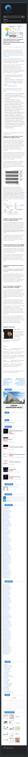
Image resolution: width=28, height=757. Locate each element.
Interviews (6, 679)
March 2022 (6, 520)
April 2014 (6, 568)
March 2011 (6, 577)
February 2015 (7, 555)
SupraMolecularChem (8, 676)
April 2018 (6, 529)
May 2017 (6, 536)
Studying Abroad (7, 667)
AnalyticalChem (7, 671)
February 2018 (7, 530)
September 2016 (7, 541)
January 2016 (6, 546)
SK (10, 434)
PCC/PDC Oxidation (12, 469)
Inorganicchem (6, 686)
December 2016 (7, 540)
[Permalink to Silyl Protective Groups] (6, 437)
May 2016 (6, 542)
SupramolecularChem (8, 692)
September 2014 (7, 562)
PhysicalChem (6, 675)
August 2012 (6, 576)
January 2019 (6, 523)
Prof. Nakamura (11, 89)
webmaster (18, 457)
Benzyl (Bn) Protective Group (14, 476)
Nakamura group (11, 51)
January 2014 (6, 572)
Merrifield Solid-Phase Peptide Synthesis (17, 454)
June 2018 (6, 527)
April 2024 (6, 514)
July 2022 (6, 519)
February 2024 (7, 516)
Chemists (5, 669)
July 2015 (6, 551)
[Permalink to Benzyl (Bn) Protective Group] (6, 477)
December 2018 (7, 524)
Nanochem (6, 690)
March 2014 (6, 569)
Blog (4, 664)
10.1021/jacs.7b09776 (12, 85)
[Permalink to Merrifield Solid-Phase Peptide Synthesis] (6, 454)
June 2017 (6, 534)
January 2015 (6, 556)
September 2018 (7, 525)
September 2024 (7, 511)
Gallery (5, 677)
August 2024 (6, 512)
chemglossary (6, 668)
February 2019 (7, 521)
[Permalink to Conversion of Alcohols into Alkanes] (6, 446)
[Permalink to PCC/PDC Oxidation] (6, 469)
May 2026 (6, 508)
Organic (5, 673)
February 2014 (7, 571)
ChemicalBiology (7, 684)
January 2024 (6, 594)
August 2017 (6, 533)
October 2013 (6, 574)
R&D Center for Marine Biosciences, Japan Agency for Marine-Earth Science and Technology (13, 55)
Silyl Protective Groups (7, 439)
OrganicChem (6, 691)
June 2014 (6, 565)
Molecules (6, 680)
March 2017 (6, 537)
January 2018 (6, 532)
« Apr (4, 711)
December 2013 (7, 573)
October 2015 (6, 550)
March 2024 (6, 515)
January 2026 (6, 510)
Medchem (5, 688)
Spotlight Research (7, 665)
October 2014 (6, 560)
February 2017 (7, 538)
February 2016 (7, 545)
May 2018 (6, 528)
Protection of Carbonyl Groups (15, 461)
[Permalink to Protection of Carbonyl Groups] (6, 461)
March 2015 (6, 554)
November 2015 (7, 549)
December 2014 (7, 558)
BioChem (5, 672)
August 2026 (6, 507)
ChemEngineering (7, 683)
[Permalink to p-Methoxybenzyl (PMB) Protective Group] (6, 431)
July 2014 (6, 564)
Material (5, 687)
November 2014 (7, 559)
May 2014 (6, 567)
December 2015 (7, 547)
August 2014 (6, 563)
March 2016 (6, 543)
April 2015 (6, 552)
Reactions (13, 434)
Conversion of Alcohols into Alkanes (16, 447)
